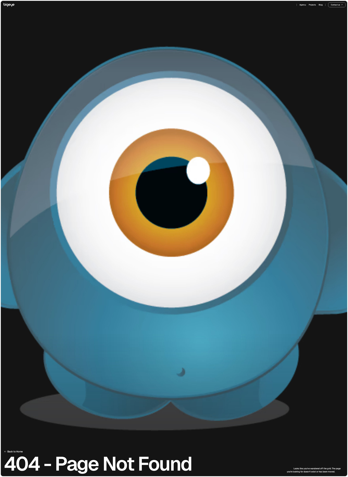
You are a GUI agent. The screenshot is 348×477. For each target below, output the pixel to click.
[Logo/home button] (9, 5)
